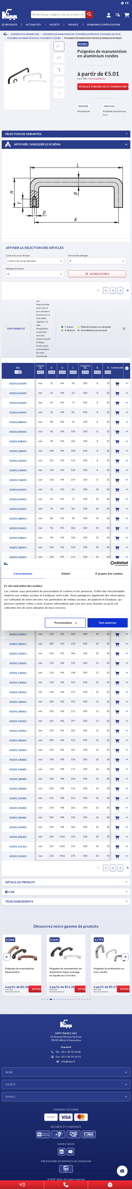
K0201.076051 (18, 509)
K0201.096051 (18, 528)
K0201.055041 (18, 393)
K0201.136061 (18, 673)
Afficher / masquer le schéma (37, 144)
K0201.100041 (18, 451)
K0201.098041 (18, 441)
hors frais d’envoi (97, 79)
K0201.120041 (18, 470)
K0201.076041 (18, 412)
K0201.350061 (18, 750)
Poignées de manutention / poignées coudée (34, 38)
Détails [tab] (66, 573)
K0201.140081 (18, 759)
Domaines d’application (103, 24)
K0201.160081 (18, 769)
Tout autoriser (107, 622)
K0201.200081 (18, 788)
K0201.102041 (18, 460)
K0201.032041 (18, 383)
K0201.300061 (18, 740)
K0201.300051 (18, 644)
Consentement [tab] (23, 573)
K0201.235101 (18, 846)
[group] (21, 965)
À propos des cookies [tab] (109, 573)
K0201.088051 (18, 518)
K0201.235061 (18, 721)
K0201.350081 (18, 827)
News (9, 1072)
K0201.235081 (18, 798)
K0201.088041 (18, 422)
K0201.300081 (18, 817)
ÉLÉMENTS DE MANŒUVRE (24, 34)
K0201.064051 (18, 499)
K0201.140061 (18, 682)
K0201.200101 (18, 837)
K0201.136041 (18, 480)
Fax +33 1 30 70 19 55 (68, 1056)
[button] (42, 999)
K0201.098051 (18, 538)
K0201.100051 (18, 547)
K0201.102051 (18, 557)
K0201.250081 (18, 808)
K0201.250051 (18, 634)
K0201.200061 (18, 711)
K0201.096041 (18, 431)
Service (10, 1096)
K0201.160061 (18, 692)
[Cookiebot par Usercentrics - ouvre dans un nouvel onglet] (113, 563)
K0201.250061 (18, 730)
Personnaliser (63, 622)
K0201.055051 (18, 489)
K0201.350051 (18, 653)
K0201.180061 (18, 702)
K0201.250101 (18, 856)
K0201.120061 (18, 663)
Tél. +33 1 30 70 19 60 (68, 1052)
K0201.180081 (18, 779)
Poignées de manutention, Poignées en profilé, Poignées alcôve (82, 34)
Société (55, 24)
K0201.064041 (18, 403)
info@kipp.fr (67, 1061)
